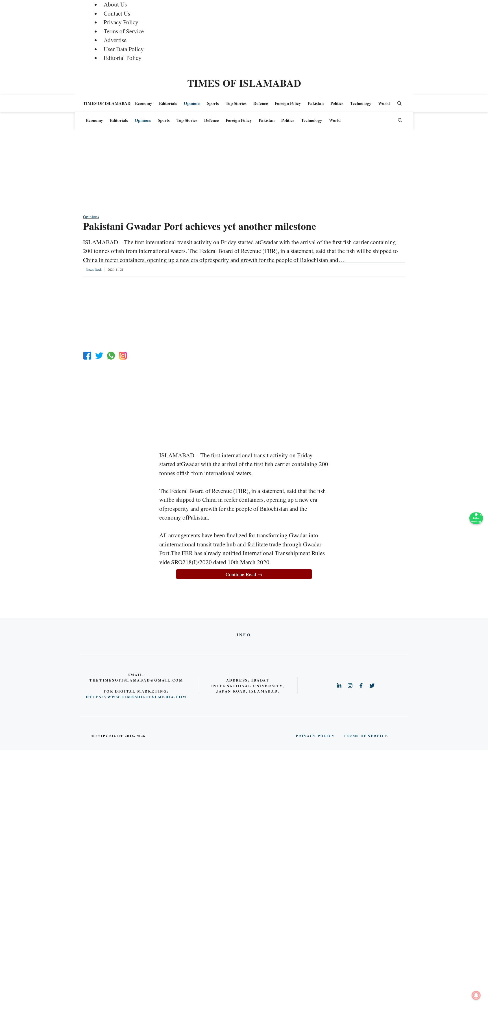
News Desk (94, 269)
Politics (336, 103)
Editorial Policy (122, 58)
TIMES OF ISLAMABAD (244, 82)
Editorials (168, 103)
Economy (143, 103)
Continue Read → (244, 574)
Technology (360, 103)
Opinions (192, 103)
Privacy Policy (121, 22)
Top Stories (236, 103)
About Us (115, 4)
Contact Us (117, 13)
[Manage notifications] (476, 995)
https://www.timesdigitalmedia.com (136, 696)
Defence (260, 103)
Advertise (115, 40)
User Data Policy (124, 49)
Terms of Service (124, 31)
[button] (399, 103)
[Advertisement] (244, 173)
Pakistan (316, 103)
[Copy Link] (123, 355)
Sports (213, 103)
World (384, 103)
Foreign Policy (288, 103)
